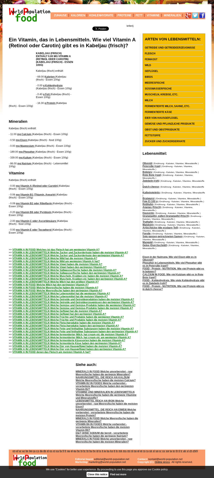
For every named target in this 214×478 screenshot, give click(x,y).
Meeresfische (155, 82)
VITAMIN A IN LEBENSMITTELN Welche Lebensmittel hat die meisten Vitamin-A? (60, 296)
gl (72, 451)
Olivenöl (147, 163)
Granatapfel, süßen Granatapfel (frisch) (166, 216)
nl (132, 451)
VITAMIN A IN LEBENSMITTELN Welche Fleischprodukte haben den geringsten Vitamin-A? (65, 325)
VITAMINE (153, 15)
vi (188, 451)
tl (179, 451)
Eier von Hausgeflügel (161, 117)
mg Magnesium (25, 145)
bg (30, 451)
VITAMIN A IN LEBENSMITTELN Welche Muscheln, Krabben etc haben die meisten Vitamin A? (67, 276)
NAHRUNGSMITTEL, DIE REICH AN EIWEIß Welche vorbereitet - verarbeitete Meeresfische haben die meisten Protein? (106, 412)
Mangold (148, 242)
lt (114, 451)
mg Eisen (22, 140)
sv (163, 451)
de (44, 451)
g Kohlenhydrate (53, 85)
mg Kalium (25, 157)
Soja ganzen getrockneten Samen (162, 236)
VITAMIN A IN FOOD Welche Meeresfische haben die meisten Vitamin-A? (55, 287)
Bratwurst (148, 198)
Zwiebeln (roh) (151, 180)
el (48, 451)
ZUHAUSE (60, 15)
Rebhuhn (148, 204)
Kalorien (50, 76)
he (78, 451)
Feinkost (151, 59)
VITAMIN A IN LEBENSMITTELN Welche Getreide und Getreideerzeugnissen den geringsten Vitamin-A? (73, 302)
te (174, 451)
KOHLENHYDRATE (101, 15)
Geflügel (151, 71)
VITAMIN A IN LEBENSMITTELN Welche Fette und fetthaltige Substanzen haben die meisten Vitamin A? (73, 328)
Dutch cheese (151, 186)
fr (65, 451)
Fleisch (150, 53)
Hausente (148, 213)
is (100, 451)
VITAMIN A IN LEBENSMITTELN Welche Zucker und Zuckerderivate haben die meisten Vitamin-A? (70, 252)
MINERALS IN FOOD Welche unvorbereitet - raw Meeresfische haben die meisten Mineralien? (104, 440)
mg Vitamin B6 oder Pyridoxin (34, 212)
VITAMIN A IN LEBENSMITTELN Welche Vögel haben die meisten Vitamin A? (57, 264)
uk (184, 451)
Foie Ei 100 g (150, 201)
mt (128, 451)
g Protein (50, 103)
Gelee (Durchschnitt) (155, 245)
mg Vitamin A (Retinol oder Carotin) (37, 185)
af (17, 451)
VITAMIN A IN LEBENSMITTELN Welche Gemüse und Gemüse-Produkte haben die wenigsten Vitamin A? (73, 305)
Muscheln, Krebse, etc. (161, 94)
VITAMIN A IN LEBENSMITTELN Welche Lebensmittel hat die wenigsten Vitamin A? (61, 293)
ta (171, 451)
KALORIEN (78, 15)
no (135, 451)
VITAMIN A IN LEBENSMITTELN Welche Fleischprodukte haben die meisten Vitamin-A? (63, 322)
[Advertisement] (21, 77)
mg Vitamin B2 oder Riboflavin (34, 203)
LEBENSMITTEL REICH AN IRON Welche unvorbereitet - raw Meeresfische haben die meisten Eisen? (107, 403)
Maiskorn (148, 224)
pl (138, 451)
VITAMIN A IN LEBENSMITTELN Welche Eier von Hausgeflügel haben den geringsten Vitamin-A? (69, 349)
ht (87, 451)
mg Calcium (24, 134)
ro (144, 451)
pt (141, 451)
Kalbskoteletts (151, 192)
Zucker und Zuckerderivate (165, 141)
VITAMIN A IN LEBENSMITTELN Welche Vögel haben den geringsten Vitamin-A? (59, 267)
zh (190, 451)
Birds (149, 76)
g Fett (46, 94)
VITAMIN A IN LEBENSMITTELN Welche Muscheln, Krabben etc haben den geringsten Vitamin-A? (69, 278)
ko (111, 451)
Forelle (147, 233)
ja (105, 451)
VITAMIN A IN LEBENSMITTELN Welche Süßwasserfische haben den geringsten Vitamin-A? (66, 273)
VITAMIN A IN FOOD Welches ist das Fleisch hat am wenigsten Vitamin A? (55, 249)
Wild (148, 65)
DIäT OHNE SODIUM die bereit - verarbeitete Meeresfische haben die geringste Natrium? (102, 434)
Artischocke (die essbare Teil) (160, 227)
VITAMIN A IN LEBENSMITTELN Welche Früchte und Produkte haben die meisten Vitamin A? (66, 319)
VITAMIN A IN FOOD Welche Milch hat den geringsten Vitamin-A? (50, 284)
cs (37, 451)
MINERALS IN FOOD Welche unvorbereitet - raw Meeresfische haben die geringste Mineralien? (104, 373)
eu (57, 451)
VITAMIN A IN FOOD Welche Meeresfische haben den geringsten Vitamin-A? (57, 290)
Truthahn (148, 221)
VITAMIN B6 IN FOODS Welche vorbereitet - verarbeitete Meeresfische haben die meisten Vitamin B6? (103, 427)
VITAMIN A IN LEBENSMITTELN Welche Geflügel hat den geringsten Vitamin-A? (59, 314)
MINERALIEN (172, 15)
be (26, 451)
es (51, 451)
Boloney (147, 172)
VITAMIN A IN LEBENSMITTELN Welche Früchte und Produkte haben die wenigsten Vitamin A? (68, 317)
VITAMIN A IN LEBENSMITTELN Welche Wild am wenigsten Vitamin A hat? (56, 261)
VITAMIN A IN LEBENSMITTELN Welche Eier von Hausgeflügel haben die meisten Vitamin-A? (67, 346)
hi (81, 451)
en (14, 451)
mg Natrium (24, 163)
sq (156, 451)
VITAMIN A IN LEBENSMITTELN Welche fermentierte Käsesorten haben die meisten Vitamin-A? (68, 340)
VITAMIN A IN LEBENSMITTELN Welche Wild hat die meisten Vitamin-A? (54, 258)
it (102, 451)
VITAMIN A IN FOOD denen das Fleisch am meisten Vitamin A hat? (51, 352)
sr (160, 451)
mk (120, 451)
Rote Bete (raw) (152, 175)
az (23, 451)
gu (74, 451)
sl (154, 451)
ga (68, 451)
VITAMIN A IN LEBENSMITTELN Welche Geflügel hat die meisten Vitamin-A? (57, 311)
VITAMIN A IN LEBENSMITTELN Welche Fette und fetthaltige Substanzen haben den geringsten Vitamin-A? (75, 331)
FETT (139, 15)
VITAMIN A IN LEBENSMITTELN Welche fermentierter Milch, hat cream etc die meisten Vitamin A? (70, 334)
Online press (162, 462)
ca (34, 451)
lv (117, 451)
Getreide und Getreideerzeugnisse (170, 47)
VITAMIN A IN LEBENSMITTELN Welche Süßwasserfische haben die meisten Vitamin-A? (64, 270)
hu (90, 451)
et (54, 451)
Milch (149, 100)
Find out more (118, 474)
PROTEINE (124, 15)
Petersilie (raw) (151, 166)
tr (181, 451)
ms (125, 451)
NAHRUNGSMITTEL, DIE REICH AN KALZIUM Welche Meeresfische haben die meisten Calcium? (106, 379)
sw (167, 451)
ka (108, 451)
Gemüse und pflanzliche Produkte (170, 123)
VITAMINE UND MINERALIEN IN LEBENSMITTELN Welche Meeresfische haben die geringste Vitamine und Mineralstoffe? (106, 395)
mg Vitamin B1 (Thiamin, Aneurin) (36, 194)
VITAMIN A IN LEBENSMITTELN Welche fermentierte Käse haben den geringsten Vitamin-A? (66, 343)
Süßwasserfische (158, 88)
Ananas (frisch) (152, 207)
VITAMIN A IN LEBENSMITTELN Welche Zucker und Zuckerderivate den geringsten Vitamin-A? (68, 255)
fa (61, 451)
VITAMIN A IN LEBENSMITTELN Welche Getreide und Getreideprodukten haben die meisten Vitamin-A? (73, 299)
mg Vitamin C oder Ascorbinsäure (36, 221)
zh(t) (195, 451)
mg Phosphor (27, 151)
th (177, 451)
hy (94, 451)
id (97, 451)
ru (147, 451)
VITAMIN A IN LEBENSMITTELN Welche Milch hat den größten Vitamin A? (55, 281)
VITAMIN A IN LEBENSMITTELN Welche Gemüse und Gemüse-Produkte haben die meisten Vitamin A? (72, 308)
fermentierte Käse (158, 112)
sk (150, 451)
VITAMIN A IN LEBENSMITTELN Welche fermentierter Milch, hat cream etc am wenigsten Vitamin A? (71, 337)
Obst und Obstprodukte (162, 129)
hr (84, 451)
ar (20, 451)
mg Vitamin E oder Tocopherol (34, 229)
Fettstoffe (152, 135)
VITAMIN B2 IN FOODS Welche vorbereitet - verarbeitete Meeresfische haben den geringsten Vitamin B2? (105, 386)
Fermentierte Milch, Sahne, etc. (167, 106)
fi (63, 451)
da (41, 451)
